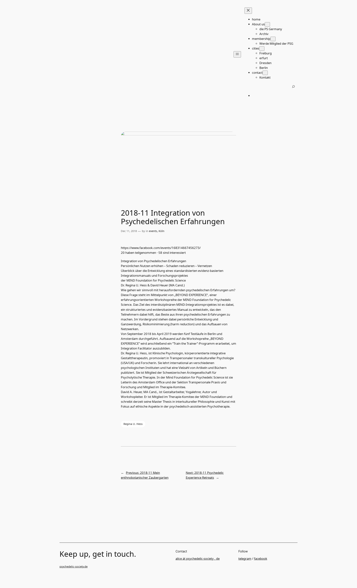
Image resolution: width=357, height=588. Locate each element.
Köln (161, 231)
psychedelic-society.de (74, 566)
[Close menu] (248, 10)
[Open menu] (237, 54)
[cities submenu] (261, 48)
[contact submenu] (265, 73)
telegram (244, 558)
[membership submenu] (273, 39)
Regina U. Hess (133, 424)
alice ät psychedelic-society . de (198, 558)
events (153, 231)
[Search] (293, 86)
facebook (260, 558)
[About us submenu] (267, 24)
